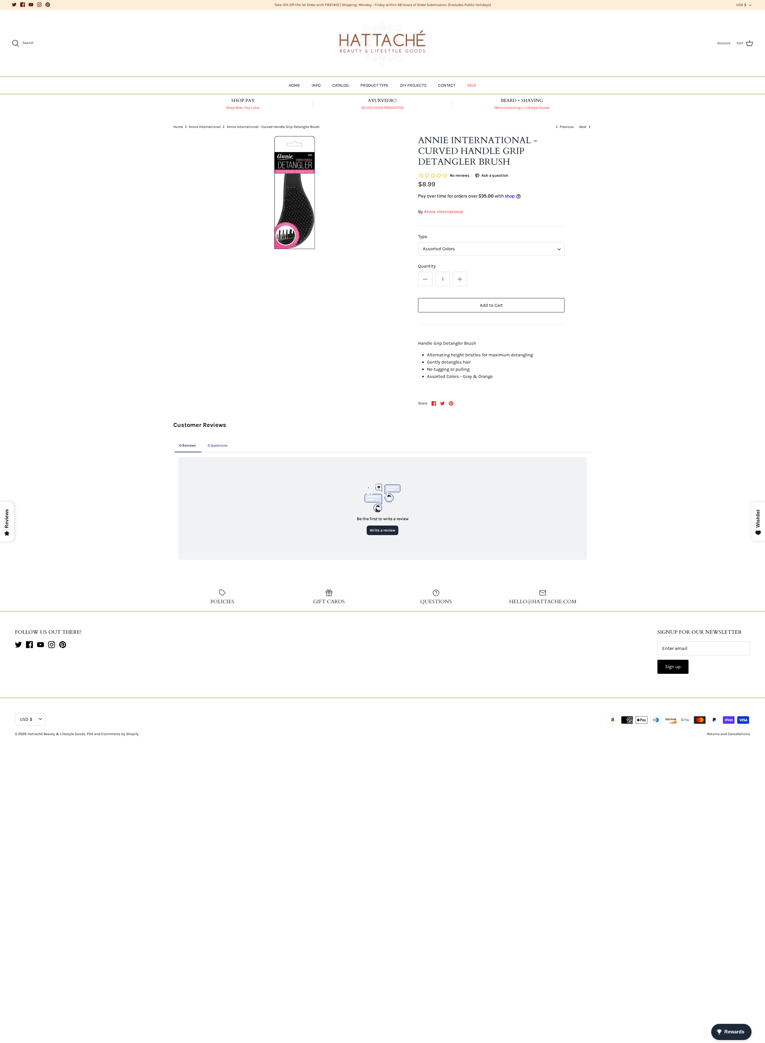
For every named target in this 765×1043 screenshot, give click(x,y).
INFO (316, 85)
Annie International (205, 126)
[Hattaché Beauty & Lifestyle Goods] (382, 43)
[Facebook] (22, 4)
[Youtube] (31, 4)
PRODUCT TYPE (374, 85)
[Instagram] (39, 4)
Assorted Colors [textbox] (439, 248)
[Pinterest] (47, 4)
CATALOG (340, 85)
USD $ (741, 5)
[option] (295, 193)
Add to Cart (491, 305)
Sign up (673, 666)
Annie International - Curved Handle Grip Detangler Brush (273, 126)
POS (90, 734)
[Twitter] (14, 4)
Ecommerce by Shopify (120, 734)
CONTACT (446, 85)
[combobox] (491, 249)
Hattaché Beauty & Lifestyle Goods (56, 734)
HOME (294, 85)
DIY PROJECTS (413, 85)
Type (422, 236)
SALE (471, 85)
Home (178, 126)
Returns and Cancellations (728, 734)
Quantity (427, 266)
